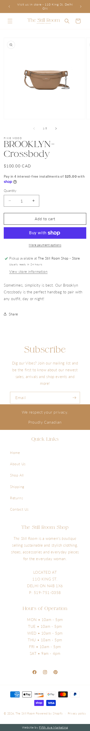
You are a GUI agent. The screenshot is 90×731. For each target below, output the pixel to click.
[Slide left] (34, 128)
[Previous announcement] (9, 6)
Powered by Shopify (49, 713)
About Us (18, 464)
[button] (10, 21)
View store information (28, 271)
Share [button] (13, 314)
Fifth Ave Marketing (53, 727)
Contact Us (19, 509)
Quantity (10, 191)
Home (15, 452)
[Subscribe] (74, 398)
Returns (16, 498)
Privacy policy (77, 713)
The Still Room (26, 713)
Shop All (17, 475)
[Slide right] (56, 128)
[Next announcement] (80, 6)
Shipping (17, 486)
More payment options (45, 245)
